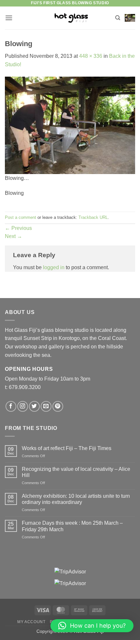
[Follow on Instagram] (22, 406)
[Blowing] (70, 125)
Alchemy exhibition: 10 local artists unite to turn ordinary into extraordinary (76, 499)
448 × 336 (90, 56)
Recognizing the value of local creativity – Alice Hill (76, 472)
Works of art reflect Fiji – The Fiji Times (66, 448)
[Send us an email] (46, 406)
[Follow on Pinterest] (57, 406)
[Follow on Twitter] (34, 406)
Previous (18, 228)
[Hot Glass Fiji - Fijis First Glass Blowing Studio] (70, 17)
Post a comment (20, 217)
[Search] (117, 18)
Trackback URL (93, 217)
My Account (31, 622)
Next (13, 236)
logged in (53, 267)
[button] (9, 18)
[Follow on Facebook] (11, 406)
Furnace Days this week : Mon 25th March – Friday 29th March (72, 526)
